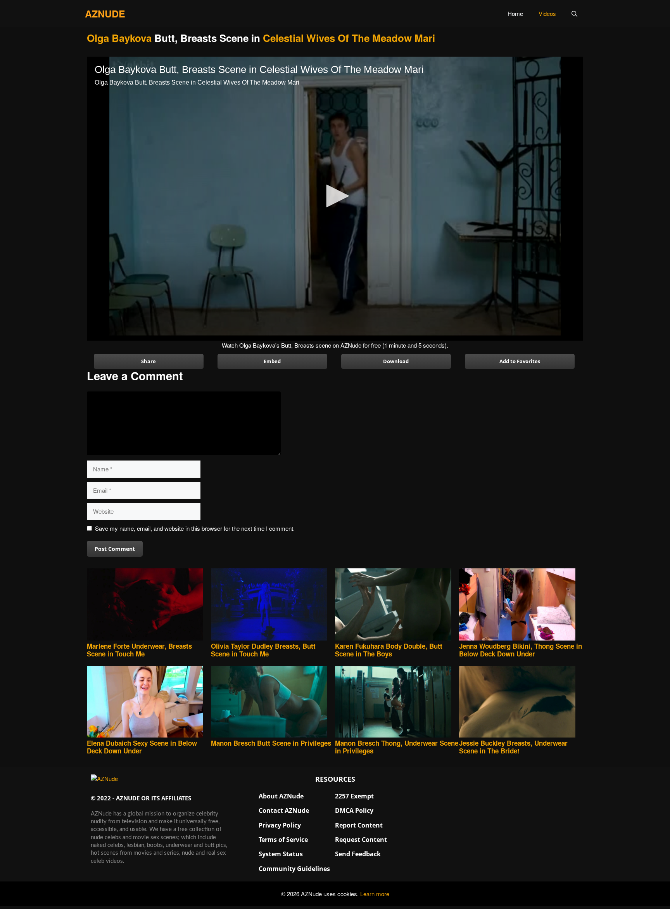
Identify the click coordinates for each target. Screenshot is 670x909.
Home (515, 13)
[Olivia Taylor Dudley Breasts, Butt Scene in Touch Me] (273, 605)
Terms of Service (283, 839)
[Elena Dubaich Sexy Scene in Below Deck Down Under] (149, 702)
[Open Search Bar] (574, 13)
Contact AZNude (284, 810)
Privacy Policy (280, 825)
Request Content (361, 839)
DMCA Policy (354, 810)
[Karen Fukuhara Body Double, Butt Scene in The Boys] (397, 605)
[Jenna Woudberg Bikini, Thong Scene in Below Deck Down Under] (521, 605)
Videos (547, 13)
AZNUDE (105, 14)
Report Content (359, 825)
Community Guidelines (294, 868)
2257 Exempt (354, 796)
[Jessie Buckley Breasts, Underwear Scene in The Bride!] (521, 702)
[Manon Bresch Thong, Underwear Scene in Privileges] (397, 702)
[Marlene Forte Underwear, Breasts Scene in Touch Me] (149, 605)
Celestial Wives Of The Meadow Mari (349, 38)
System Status (281, 854)
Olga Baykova (119, 38)
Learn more (374, 894)
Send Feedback (358, 854)
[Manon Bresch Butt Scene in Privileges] (273, 702)
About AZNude (281, 796)
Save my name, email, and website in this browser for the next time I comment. (195, 528)
